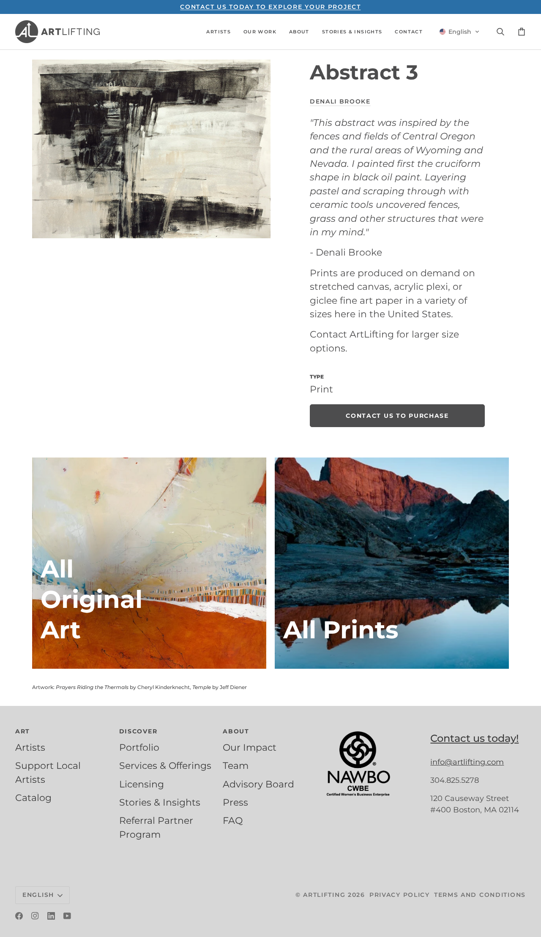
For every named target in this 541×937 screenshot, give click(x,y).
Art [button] (22, 731)
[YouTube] (67, 916)
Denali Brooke (340, 101)
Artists (30, 747)
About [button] (236, 731)
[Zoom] (151, 149)
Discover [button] (138, 731)
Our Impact (249, 747)
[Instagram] (35, 916)
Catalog (33, 797)
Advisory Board (258, 784)
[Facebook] (19, 916)
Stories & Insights (159, 802)
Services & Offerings (165, 765)
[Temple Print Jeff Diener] (392, 563)
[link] (397, 415)
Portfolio (139, 747)
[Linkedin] (51, 916)
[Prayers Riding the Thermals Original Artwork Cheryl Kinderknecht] (149, 563)
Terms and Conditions (480, 895)
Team (236, 765)
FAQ (233, 820)
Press (235, 802)
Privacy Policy (399, 895)
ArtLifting (324, 895)
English (38, 895)
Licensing (141, 784)
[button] (218, 31)
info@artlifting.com (467, 762)
